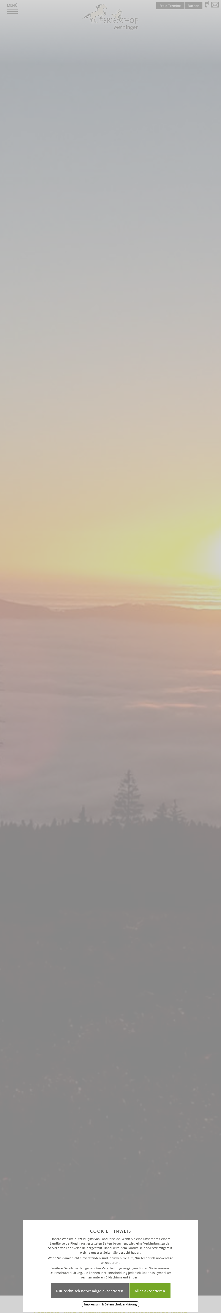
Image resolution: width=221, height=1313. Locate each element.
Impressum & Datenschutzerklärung (110, 1304)
